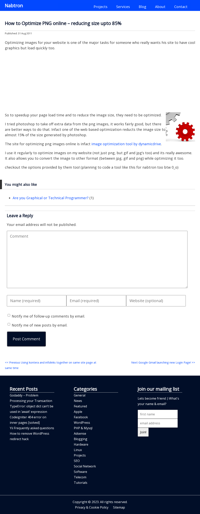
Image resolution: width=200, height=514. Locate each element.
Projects (100, 6)
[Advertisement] (100, 81)
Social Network (85, 466)
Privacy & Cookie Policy (91, 507)
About (160, 6)
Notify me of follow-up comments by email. (48, 316)
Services (123, 6)
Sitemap (119, 507)
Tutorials (80, 482)
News (78, 401)
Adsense (80, 433)
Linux (78, 450)
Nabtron (14, 5)
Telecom (80, 477)
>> (163, 362)
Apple (78, 412)
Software (80, 472)
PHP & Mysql (83, 428)
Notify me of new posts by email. (39, 325)
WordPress (82, 422)
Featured (80, 406)
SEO (77, 461)
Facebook (81, 417)
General (79, 395)
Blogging (80, 439)
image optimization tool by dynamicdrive (126, 144)
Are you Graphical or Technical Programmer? (50, 198)
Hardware (81, 444)
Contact (181, 6)
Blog (142, 6)
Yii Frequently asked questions (32, 428)
